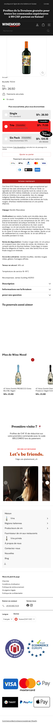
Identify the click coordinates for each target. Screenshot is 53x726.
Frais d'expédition (19, 147)
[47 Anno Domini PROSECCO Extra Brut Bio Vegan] (18, 378)
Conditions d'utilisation (11, 584)
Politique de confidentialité (12, 593)
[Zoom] (42, 72)
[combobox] (26, 31)
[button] (26, 114)
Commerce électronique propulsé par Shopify (19, 721)
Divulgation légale (8, 590)
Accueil (5, 77)
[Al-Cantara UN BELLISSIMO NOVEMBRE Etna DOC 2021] (18, 328)
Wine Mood (19, 354)
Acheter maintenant (26, 181)
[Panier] (43, 25)
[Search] (48, 31)
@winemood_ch (30, 459)
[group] (20, 483)
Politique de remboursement (13, 587)
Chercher (5, 581)
